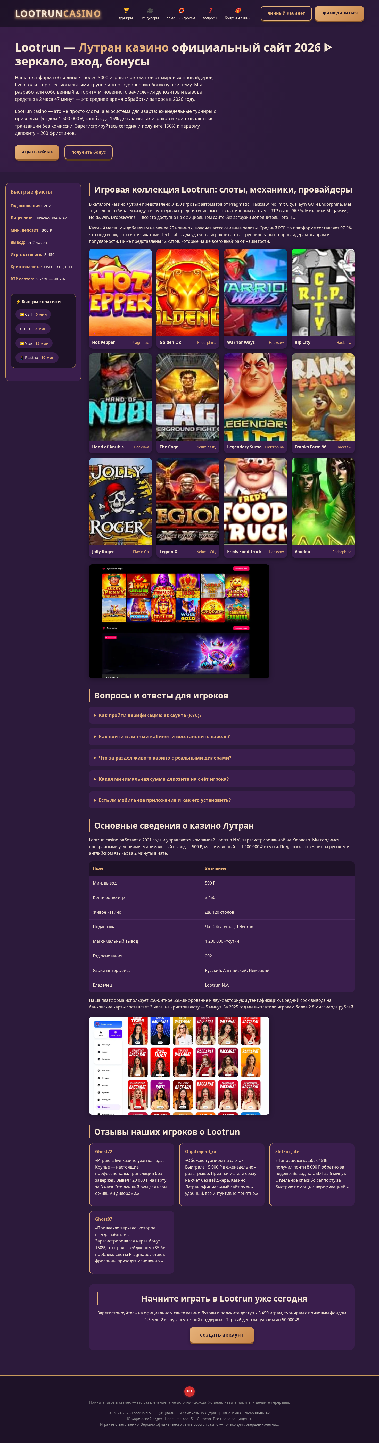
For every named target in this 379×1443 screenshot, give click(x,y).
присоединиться (339, 12)
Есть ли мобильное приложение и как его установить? (165, 800)
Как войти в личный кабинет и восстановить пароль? (164, 736)
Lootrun (58, 13)
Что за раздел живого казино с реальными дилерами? (165, 758)
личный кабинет (286, 13)
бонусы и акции (237, 13)
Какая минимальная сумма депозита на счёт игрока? (164, 779)
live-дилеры (150, 13)
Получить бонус (88, 152)
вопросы (210, 13)
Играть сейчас (37, 151)
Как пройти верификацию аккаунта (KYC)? (150, 715)
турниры (126, 13)
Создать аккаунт (222, 1334)
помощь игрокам (181, 13)
